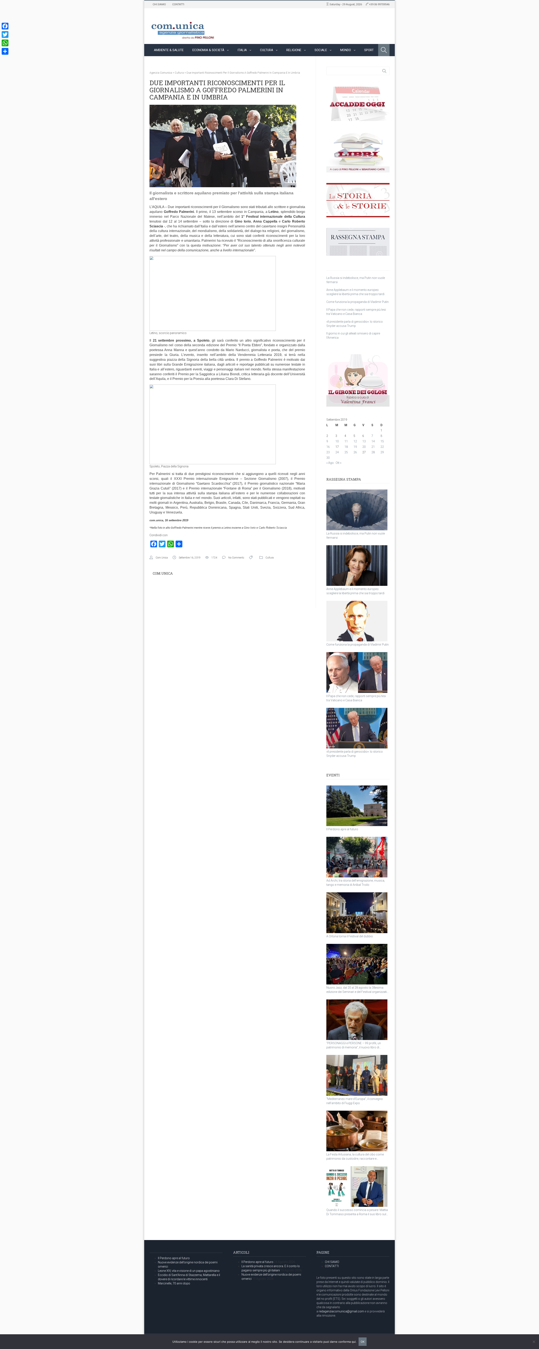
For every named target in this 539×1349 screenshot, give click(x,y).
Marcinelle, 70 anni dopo (174, 1283)
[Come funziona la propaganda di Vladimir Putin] (356, 621)
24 (337, 452)
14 (373, 441)
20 (364, 446)
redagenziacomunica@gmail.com (341, 1311)
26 (355, 452)
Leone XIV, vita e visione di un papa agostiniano (189, 1270)
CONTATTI (178, 4)
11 (346, 441)
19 (355, 446)
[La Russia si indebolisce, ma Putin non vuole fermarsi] (356, 509)
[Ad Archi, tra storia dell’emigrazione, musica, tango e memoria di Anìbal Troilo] (356, 857)
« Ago (330, 462)
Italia (242, 50)
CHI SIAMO (159, 4)
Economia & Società (208, 50)
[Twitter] (5, 34)
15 (382, 441)
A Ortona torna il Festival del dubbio (349, 936)
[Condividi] (5, 51)
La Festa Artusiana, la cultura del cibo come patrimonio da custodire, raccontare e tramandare (355, 1157)
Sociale (321, 50)
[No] (534, 1342)
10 (337, 441)
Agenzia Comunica (160, 72)
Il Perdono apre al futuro (342, 829)
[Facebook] (5, 26)
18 (346, 446)
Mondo (345, 50)
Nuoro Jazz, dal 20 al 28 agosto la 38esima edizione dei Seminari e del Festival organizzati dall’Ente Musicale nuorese (356, 990)
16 (328, 446)
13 (364, 441)
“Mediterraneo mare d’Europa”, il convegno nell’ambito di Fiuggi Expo (354, 1101)
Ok (362, 1341)
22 (382, 446)
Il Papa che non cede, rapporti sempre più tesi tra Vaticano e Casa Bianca (356, 698)
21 (373, 446)
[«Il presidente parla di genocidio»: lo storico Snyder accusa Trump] (356, 728)
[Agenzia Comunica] (182, 28)
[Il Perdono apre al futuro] (356, 805)
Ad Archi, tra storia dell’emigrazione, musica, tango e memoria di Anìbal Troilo (355, 882)
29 (382, 452)
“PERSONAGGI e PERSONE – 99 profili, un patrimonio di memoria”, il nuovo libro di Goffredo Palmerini (353, 1045)
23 (328, 452)
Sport (369, 50)
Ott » (338, 462)
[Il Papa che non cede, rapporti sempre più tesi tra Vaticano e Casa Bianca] (356, 672)
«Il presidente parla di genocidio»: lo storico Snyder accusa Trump (354, 753)
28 (373, 452)
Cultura (266, 50)
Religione (293, 50)
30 (328, 457)
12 (355, 441)
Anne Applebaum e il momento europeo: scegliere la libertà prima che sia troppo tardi (355, 591)
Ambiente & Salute (169, 50)
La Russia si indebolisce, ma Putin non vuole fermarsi (355, 535)
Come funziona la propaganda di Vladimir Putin (357, 302)
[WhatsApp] (5, 43)
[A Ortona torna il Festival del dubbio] (356, 912)
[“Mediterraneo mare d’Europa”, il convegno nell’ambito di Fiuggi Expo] (356, 1075)
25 (346, 452)
